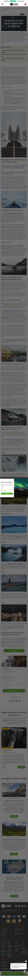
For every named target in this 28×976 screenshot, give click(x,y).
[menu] (2, 4)
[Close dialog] (27, 479)
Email (1, 489)
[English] (25, 4)
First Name (2, 486)
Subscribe (7, 493)
